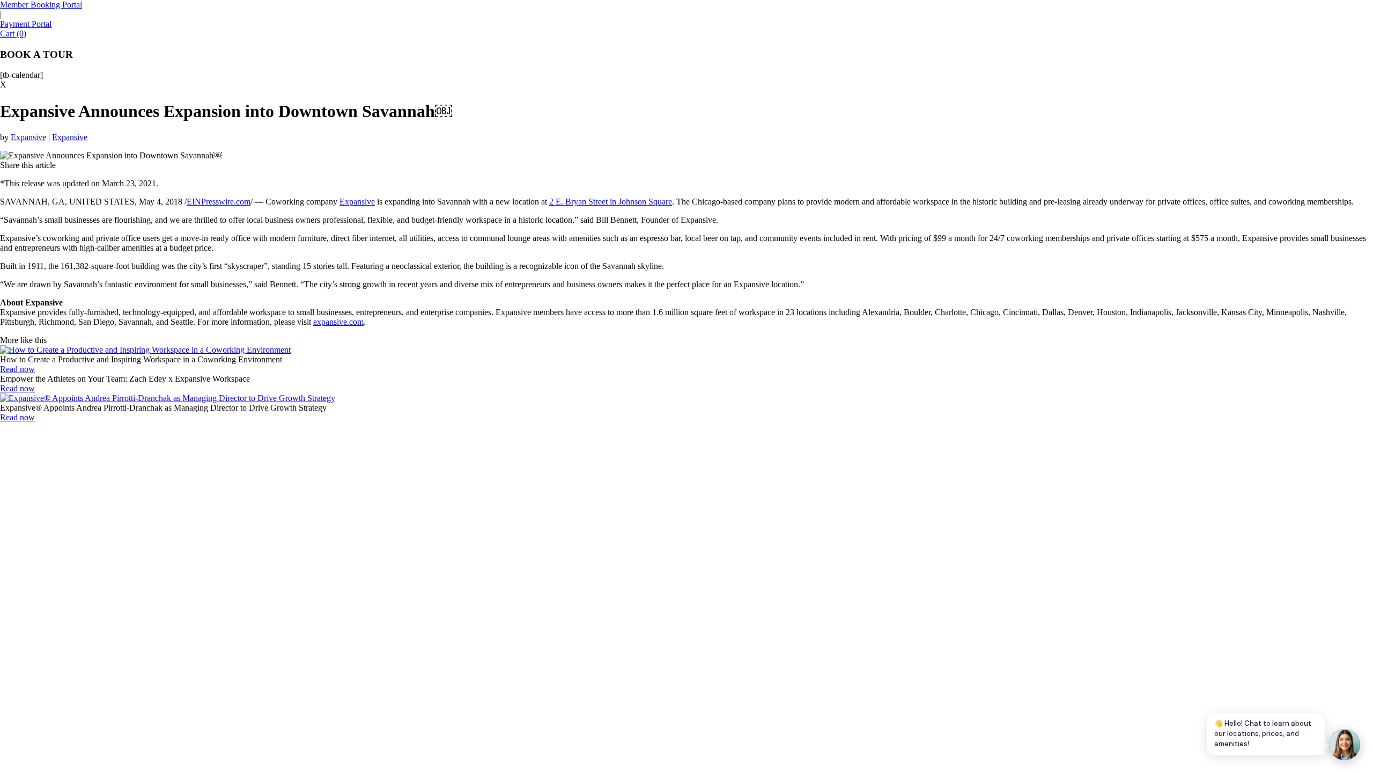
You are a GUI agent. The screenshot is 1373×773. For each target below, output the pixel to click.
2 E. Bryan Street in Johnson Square (610, 201)
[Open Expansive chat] (1344, 744)
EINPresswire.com (218, 201)
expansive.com (338, 321)
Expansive (28, 137)
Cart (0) (13, 33)
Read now (17, 369)
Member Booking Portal (41, 4)
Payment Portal (25, 23)
